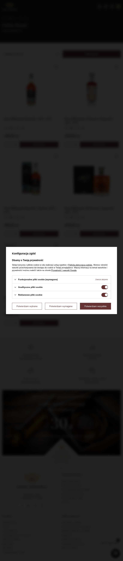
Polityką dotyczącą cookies (80, 265)
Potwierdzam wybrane (27, 306)
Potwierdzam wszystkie (95, 306)
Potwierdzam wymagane (60, 306)
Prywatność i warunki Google (63, 270)
